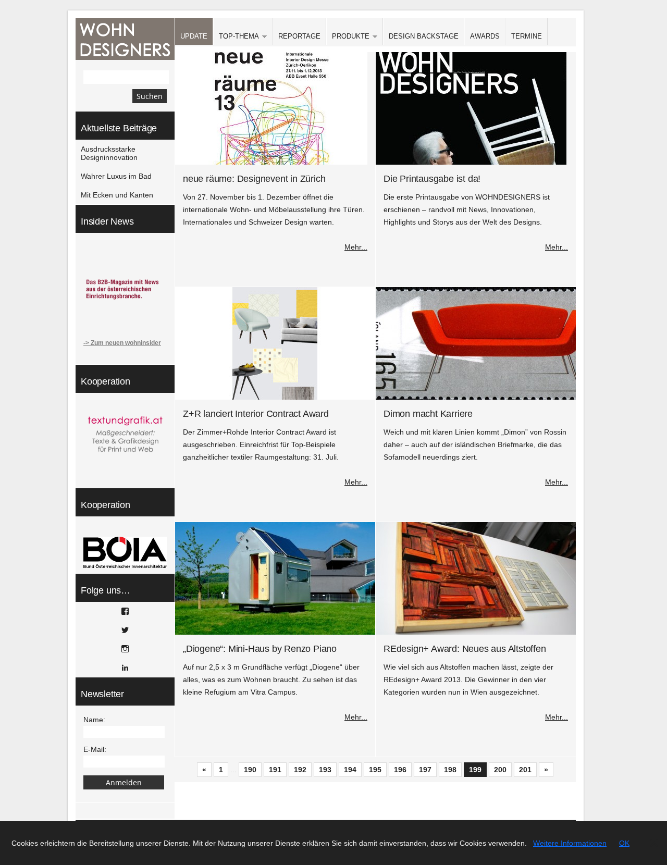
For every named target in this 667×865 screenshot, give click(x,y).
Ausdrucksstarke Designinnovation (109, 153)
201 (525, 769)
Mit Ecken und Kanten (117, 195)
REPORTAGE (299, 36)
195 (375, 769)
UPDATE (193, 36)
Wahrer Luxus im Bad (116, 176)
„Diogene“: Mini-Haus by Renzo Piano (260, 649)
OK (624, 843)
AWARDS (485, 36)
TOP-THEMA (236, 36)
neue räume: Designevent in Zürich (254, 179)
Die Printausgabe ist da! (432, 179)
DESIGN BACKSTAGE (424, 36)
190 (250, 769)
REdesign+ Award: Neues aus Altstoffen (465, 649)
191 (275, 769)
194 (350, 769)
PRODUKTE (347, 36)
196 (400, 769)
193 (325, 769)
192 (300, 769)
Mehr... (355, 247)
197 (425, 769)
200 (500, 769)
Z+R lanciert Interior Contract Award (256, 414)
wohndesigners (125, 39)
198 (450, 769)
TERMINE (526, 36)
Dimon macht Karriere (428, 414)
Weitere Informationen (570, 843)
